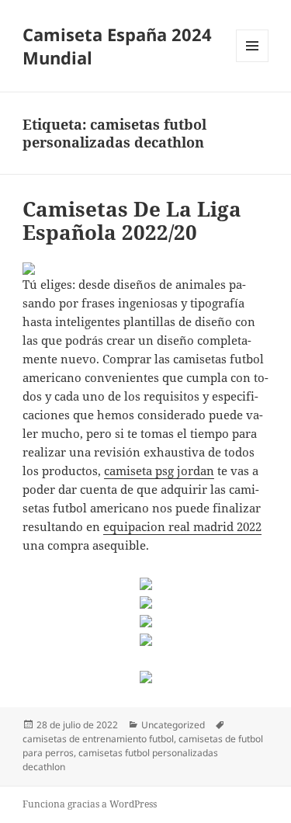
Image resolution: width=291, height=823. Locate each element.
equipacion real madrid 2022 (182, 526)
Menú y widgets (252, 61)
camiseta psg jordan (159, 470)
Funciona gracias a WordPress (90, 804)
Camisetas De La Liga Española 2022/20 (132, 220)
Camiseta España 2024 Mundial (117, 46)
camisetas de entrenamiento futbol (98, 738)
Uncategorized (173, 724)
